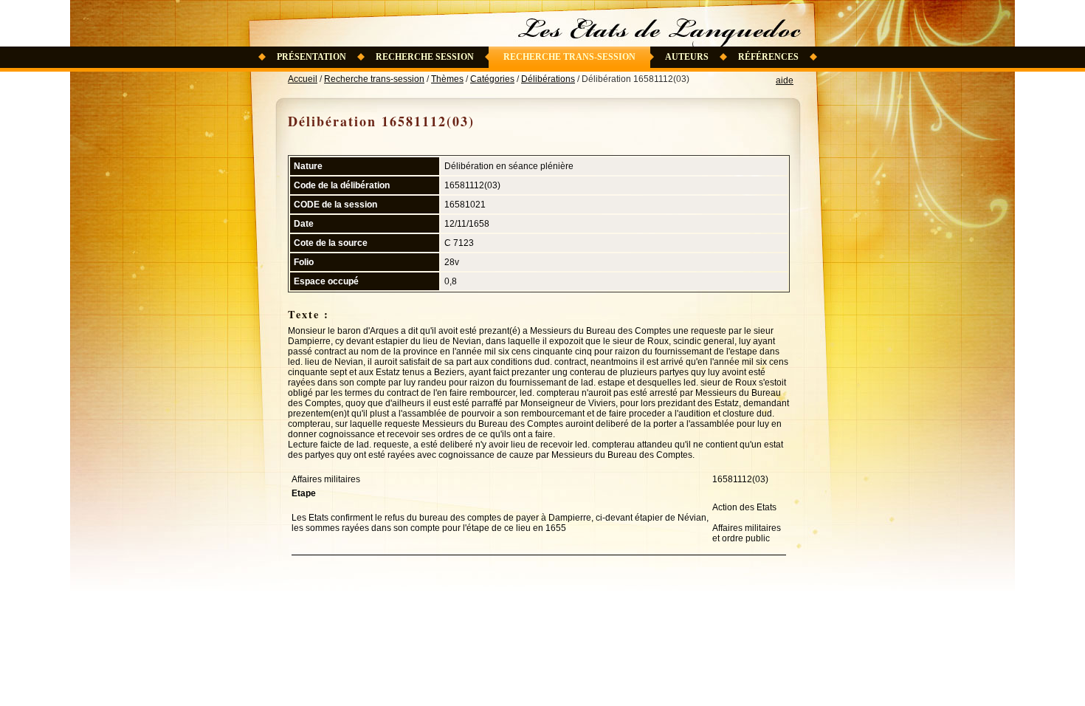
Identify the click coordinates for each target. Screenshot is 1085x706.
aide (784, 80)
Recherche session (425, 57)
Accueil (302, 79)
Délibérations (548, 79)
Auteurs (687, 57)
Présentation (311, 57)
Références (768, 57)
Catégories (492, 79)
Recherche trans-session (569, 57)
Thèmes (447, 79)
